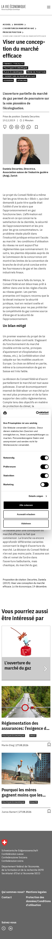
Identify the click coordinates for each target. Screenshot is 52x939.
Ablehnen (26, 523)
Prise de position (12, 32)
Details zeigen (36, 496)
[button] (11, 127)
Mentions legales (36, 892)
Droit (33, 735)
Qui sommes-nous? (13, 892)
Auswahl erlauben (26, 514)
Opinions (22, 80)
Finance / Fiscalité (13, 63)
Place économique (13, 72)
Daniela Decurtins (30, 116)
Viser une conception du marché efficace (24, 36)
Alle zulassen (26, 505)
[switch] (44, 466)
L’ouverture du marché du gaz (18, 28)
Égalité (33, 802)
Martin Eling (8, 745)
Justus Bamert (9, 811)
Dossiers (19, 24)
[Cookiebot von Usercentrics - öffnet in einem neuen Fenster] (37, 413)
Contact (7, 897)
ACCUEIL (7, 24)
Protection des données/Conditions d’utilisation (38, 901)
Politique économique (15, 68)
